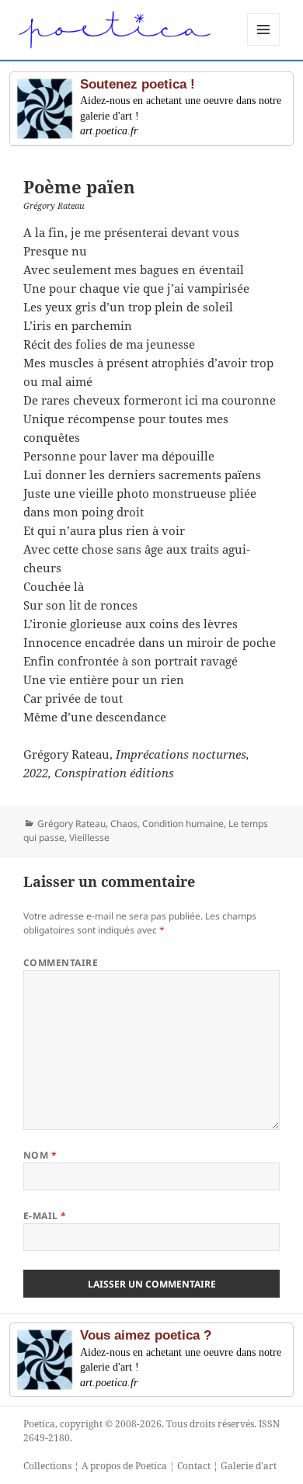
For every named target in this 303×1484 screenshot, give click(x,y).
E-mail (45, 1215)
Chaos (124, 823)
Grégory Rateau (71, 823)
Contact (194, 1465)
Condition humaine (183, 823)
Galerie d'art (249, 1465)
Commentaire (60, 962)
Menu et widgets (264, 45)
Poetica (39, 1423)
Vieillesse (89, 837)
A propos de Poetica (124, 1465)
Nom (40, 1155)
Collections (47, 1465)
